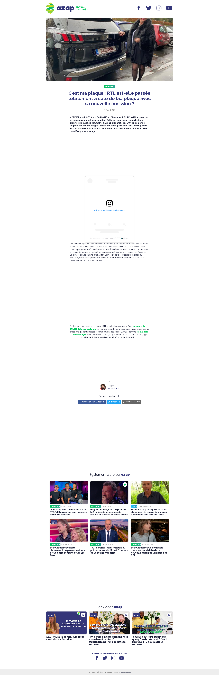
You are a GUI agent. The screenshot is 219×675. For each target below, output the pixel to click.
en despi (109, 87)
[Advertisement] (109, 154)
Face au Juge (79, 334)
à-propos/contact (125, 672)
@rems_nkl (113, 388)
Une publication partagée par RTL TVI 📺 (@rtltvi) (110, 238)
